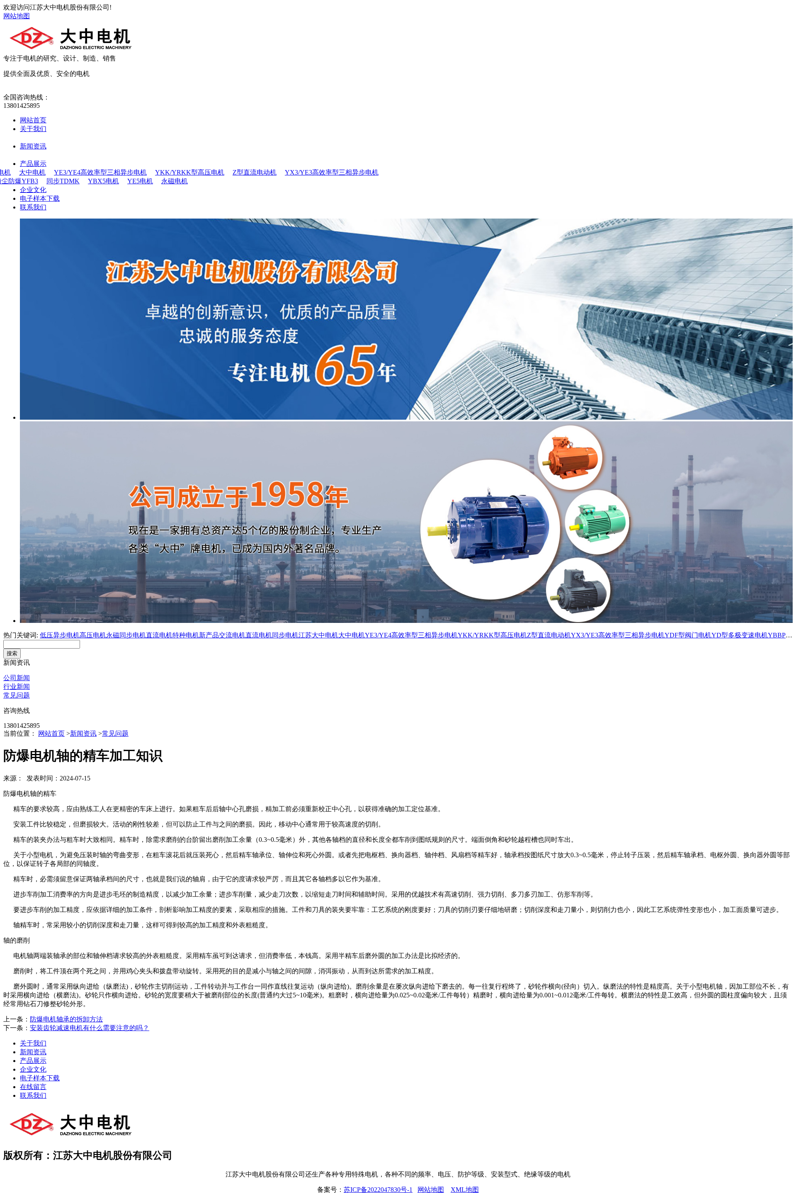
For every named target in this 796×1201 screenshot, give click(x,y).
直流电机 (159, 635)
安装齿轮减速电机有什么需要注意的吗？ (89, 1027)
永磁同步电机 (126, 635)
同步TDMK (63, 181)
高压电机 (93, 635)
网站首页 (33, 120)
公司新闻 (16, 677)
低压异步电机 (60, 635)
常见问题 (16, 695)
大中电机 (32, 172)
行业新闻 (16, 686)
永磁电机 (174, 181)
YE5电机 (140, 181)
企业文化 (33, 189)
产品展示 (33, 163)
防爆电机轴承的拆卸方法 (66, 1019)
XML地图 (465, 1189)
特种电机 (185, 635)
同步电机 (285, 635)
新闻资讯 (33, 146)
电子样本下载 (40, 198)
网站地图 (16, 15)
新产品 (209, 635)
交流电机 (232, 635)
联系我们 (33, 207)
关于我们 (33, 128)
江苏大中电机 (318, 635)
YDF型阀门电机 (688, 635)
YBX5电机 (103, 181)
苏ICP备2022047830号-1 (378, 1189)
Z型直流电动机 (255, 172)
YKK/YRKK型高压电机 (189, 172)
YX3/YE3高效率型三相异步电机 (332, 172)
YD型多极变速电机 (739, 635)
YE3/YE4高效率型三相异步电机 (100, 172)
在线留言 (33, 1086)
